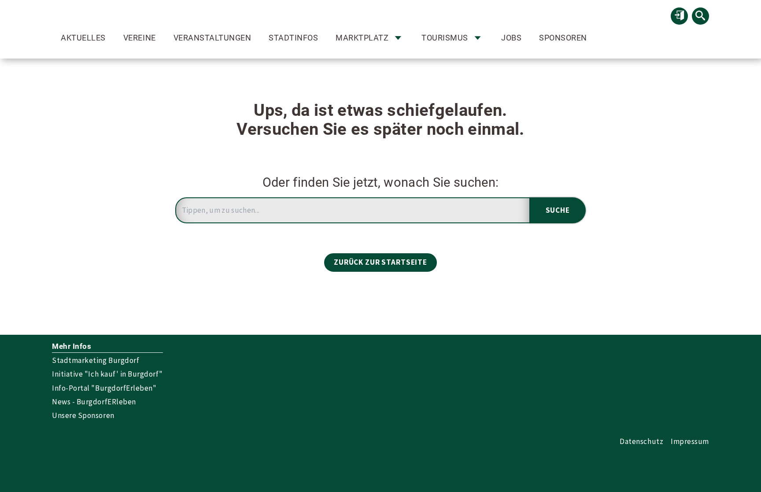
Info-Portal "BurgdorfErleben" (104, 388)
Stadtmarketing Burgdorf (95, 360)
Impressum (690, 441)
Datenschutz (641, 441)
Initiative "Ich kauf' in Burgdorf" (107, 374)
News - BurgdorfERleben (94, 402)
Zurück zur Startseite (380, 262)
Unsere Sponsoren (83, 415)
